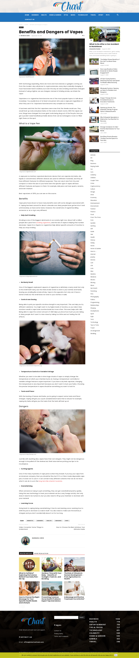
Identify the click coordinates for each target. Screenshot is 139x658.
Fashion (93, 209)
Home (20, 24)
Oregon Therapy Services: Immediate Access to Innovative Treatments (108, 100)
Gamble (92, 223)
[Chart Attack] (69, 6)
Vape (66, 520)
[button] (117, 15)
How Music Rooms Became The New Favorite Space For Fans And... (109, 138)
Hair (91, 234)
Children (93, 177)
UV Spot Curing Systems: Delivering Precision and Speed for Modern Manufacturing (110, 80)
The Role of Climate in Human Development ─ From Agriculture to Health (73, 576)
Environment (94, 206)
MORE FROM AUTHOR (41, 553)
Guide (92, 231)
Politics (92, 299)
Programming (94, 302)
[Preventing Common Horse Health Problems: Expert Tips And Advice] (52, 588)
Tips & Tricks (94, 325)
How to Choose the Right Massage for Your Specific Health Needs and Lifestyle (29, 600)
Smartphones (94, 311)
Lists (92, 268)
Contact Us (29, 19)
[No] (137, 655)
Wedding (93, 333)
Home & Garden (55, 15)
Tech (92, 319)
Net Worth (93, 288)
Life (91, 265)
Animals (93, 155)
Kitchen (92, 260)
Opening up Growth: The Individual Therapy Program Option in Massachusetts (109, 109)
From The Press (95, 217)
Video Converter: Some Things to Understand (31, 528)
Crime (92, 183)
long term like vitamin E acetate (50, 481)
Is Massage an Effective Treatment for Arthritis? (74, 598)
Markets (93, 274)
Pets (107, 15)
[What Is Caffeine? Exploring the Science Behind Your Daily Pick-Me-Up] (29, 564)
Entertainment (95, 203)
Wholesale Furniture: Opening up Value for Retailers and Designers (109, 90)
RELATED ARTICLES (26, 553)
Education (93, 200)
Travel (93, 15)
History (92, 240)
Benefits (30, 520)
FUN (91, 220)
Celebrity (93, 175)
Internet (93, 254)
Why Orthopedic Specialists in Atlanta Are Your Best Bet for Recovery (109, 119)
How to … (93, 251)
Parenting (93, 291)
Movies (92, 280)
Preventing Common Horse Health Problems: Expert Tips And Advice (51, 599)
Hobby (92, 243)
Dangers (40, 520)
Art (91, 158)
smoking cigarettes (43, 223)
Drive (92, 194)
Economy (93, 197)
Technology (83, 15)
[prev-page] (20, 606)
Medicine (93, 277)
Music (73, 15)
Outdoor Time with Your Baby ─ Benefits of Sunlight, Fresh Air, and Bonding (51, 576)
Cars (91, 172)
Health (44, 15)
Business (35, 15)
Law (91, 263)
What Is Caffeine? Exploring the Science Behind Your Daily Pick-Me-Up (28, 576)
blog (91, 160)
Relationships (94, 305)
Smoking (58, 520)
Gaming (92, 226)
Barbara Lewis (25, 35)
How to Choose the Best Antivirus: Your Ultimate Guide (70, 528)
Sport (100, 15)
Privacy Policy (58, 633)
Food (92, 214)
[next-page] (23, 606)
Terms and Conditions (61, 636)
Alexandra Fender (95, 49)
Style (66, 15)
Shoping (93, 308)
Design (92, 192)
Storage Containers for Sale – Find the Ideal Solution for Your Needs (110, 128)
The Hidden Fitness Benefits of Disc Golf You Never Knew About (110, 61)
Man (91, 271)
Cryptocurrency (95, 186)
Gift (91, 229)
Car (91, 40)
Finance (92, 211)
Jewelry (92, 257)
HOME (27, 15)
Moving (92, 282)
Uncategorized (95, 331)
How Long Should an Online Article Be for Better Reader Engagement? (109, 71)
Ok (116, 655)
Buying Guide (94, 166)
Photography (94, 297)
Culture (92, 189)
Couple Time (94, 180)
